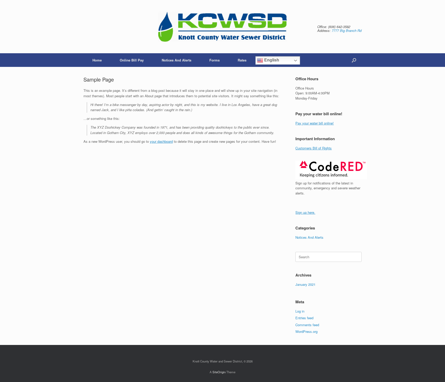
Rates (242, 60)
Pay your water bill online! (314, 123)
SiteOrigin (219, 372)
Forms (214, 60)
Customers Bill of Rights (313, 148)
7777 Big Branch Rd (347, 30)
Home (97, 60)
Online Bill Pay (132, 60)
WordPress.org (306, 331)
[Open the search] (354, 60)
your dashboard (161, 141)
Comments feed (307, 324)
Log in (299, 311)
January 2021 (305, 284)
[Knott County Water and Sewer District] (222, 27)
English (271, 60)
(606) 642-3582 (339, 26)
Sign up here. (305, 212)
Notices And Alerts (176, 60)
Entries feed (304, 317)
